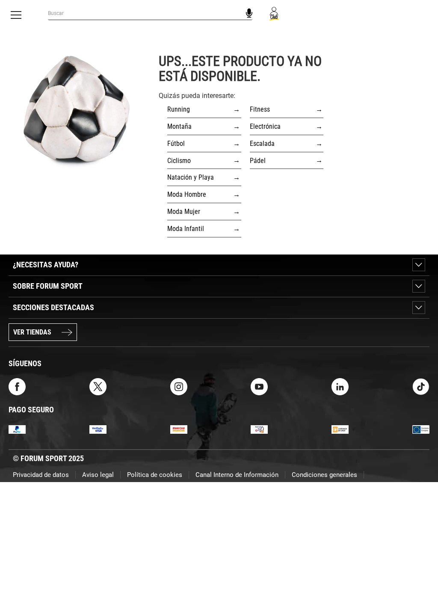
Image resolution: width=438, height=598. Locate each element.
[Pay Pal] (17, 429)
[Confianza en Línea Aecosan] (340, 429)
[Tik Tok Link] (420, 386)
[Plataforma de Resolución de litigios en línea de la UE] (420, 429)
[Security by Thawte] (259, 429)
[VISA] (98, 429)
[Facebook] (17, 386)
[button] (419, 567)
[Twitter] (98, 386)
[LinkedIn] (340, 386)
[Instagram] (178, 386)
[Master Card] (178, 429)
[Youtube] (259, 386)
